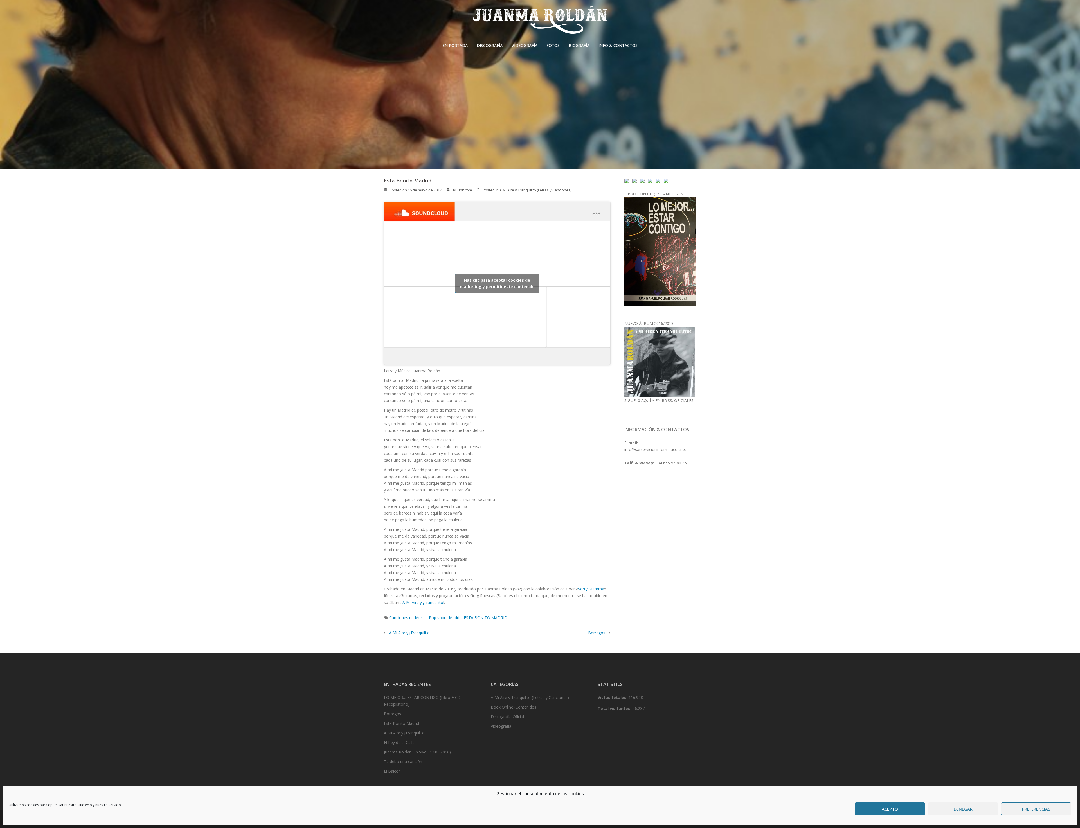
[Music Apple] (666, 180)
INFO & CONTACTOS (618, 45)
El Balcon (392, 771)
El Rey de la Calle (399, 742)
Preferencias (1036, 809)
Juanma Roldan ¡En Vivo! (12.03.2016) (417, 752)
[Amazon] (658, 180)
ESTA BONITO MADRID (485, 617)
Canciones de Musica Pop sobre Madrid (425, 617)
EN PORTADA (455, 45)
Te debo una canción (403, 761)
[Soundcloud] (626, 180)
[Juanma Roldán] (540, 21)
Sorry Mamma (591, 589)
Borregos (596, 632)
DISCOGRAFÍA (490, 45)
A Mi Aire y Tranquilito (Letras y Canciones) (535, 190)
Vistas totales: (613, 697)
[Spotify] (650, 180)
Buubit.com (462, 190)
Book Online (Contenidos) (514, 707)
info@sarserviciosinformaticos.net (655, 449)
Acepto (890, 809)
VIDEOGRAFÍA (524, 45)
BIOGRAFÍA (579, 45)
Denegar (963, 809)
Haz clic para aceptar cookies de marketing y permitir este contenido (497, 283)
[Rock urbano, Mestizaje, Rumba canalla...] (659, 361)
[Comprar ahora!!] (660, 251)
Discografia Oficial (507, 716)
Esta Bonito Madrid (401, 723)
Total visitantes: (615, 708)
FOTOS (553, 45)
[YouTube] (642, 180)
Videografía (501, 726)
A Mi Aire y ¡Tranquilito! (423, 602)
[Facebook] (634, 180)
